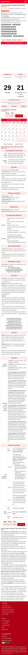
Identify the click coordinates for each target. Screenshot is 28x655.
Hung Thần (5, 512)
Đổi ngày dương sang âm (8, 609)
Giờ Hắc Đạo (5, 161)
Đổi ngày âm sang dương (8, 612)
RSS (3, 627)
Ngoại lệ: (4, 296)
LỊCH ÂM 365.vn (5, 1)
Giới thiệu (4, 636)
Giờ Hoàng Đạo (5, 155)
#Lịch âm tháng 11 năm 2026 (8, 33)
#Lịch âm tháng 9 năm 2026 (8, 29)
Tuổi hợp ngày (5, 196)
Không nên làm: (5, 344)
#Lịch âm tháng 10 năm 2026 (8, 31)
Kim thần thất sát (6, 209)
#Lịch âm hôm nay (6, 24)
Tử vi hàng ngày (6, 620)
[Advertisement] (14, 59)
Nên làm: (4, 283)
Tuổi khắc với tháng (6, 201)
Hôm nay (14, 106)
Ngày (5, 521)
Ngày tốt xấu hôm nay (7, 607)
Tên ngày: (4, 278)
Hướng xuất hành (4, 365)
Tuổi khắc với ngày (6, 197)
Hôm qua (4, 106)
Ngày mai (23, 106)
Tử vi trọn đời (5, 623)
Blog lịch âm (5, 629)
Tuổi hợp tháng (5, 199)
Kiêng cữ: (4, 285)
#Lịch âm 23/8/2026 (6, 36)
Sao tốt (3, 225)
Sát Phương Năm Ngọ (4, 476)
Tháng (7, 113)
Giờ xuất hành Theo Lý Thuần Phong (5, 407)
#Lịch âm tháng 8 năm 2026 (8, 27)
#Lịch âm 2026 (16, 24)
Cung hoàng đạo (6, 625)
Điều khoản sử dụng (6, 640)
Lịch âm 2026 (5, 614)
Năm (12, 113)
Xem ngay (19, 116)
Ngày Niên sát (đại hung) (8, 211)
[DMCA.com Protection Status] (6, 642)
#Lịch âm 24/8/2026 (18, 36)
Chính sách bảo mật (6, 638)
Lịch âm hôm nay (6, 605)
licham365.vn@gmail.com (8, 653)
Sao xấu (4, 238)
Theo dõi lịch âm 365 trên (14, 8)
